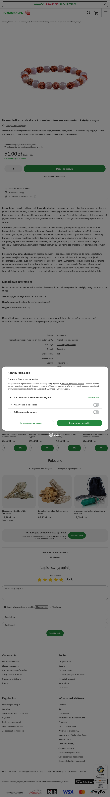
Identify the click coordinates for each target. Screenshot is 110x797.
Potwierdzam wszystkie (79, 423)
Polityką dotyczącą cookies (72, 383)
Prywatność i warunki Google (57, 389)
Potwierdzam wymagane (31, 423)
